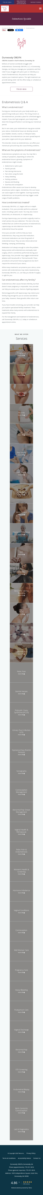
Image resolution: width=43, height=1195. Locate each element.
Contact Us (36, 1158)
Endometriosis (30, 28)
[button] (21, 2)
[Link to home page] (19, 9)
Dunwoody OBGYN (7, 28)
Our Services (19, 28)
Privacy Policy (30, 1153)
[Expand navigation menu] (40, 8)
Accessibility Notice (24, 1158)
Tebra (30, 1188)
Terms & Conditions (9, 1158)
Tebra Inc (21, 1153)
